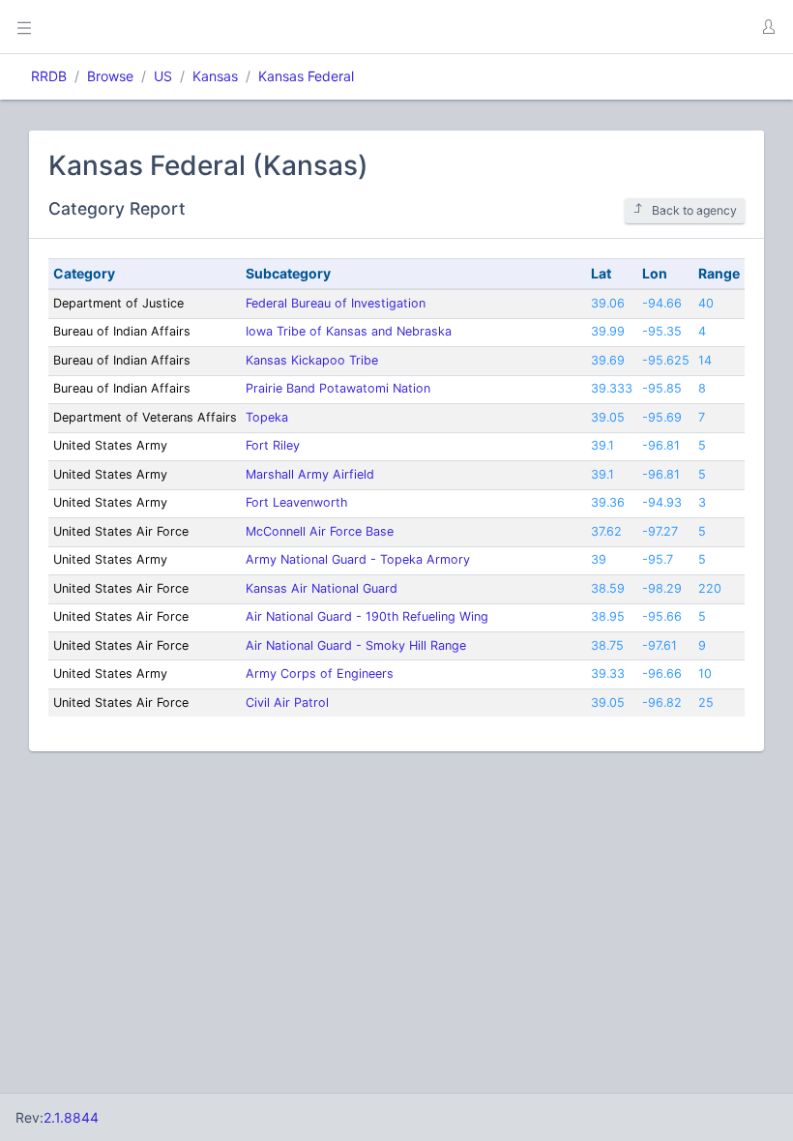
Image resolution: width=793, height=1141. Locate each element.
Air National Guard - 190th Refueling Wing (367, 616)
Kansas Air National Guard (321, 588)
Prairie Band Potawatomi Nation (338, 388)
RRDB (49, 76)
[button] (768, 27)
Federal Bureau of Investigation (336, 303)
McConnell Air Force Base (320, 531)
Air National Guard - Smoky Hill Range (356, 645)
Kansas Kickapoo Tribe (312, 360)
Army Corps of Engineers (320, 673)
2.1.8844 (71, 1117)
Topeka (267, 417)
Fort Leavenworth (296, 502)
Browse (110, 76)
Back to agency (694, 210)
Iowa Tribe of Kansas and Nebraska (349, 331)
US (163, 76)
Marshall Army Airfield (310, 474)
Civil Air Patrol (287, 702)
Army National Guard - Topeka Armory (358, 559)
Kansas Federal (306, 76)
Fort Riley (273, 445)
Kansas (215, 76)
